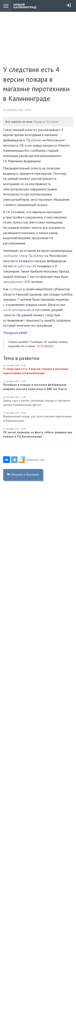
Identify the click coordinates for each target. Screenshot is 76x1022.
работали (24, 266)
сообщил (15, 289)
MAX (23, 333)
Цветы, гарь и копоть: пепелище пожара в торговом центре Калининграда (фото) (36, 403)
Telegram (10, 333)
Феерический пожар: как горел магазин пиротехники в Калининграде (37, 418)
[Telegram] (14, 459)
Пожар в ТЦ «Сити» (46, 122)
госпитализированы (17, 310)
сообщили (10, 255)
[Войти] (68, 5)
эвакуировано (13, 281)
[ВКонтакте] (6, 459)
